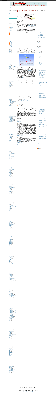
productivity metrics (28, 31)
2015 (38, 41)
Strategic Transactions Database (41, 37)
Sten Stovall (11, 41)
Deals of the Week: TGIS (42, 81)
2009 (38, 48)
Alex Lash (11, 28)
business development (23, 100)
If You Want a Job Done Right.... (43, 109)
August (40, 56)
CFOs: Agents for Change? (42, 83)
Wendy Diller (11, 46)
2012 (38, 45)
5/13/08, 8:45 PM (19, 142)
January (40, 142)
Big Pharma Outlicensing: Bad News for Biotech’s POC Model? (26, 11)
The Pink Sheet (39, 33)
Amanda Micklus (12, 29)
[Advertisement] (41, 153)
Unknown (11, 43)
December (40, 51)
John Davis (11, 32)
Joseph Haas (11, 33)
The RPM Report (39, 32)
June (39, 58)
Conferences (38, 36)
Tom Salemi (11, 42)
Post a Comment (19, 144)
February (40, 140)
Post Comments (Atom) (23, 147)
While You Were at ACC (42, 65)
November (40, 52)
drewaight (19, 105)
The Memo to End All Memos (42, 97)
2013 (38, 43)
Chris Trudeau (11, 31)
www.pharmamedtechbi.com (28, 391)
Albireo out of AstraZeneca (31, 25)
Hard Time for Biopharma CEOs (43, 82)
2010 (38, 47)
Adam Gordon (11, 27)
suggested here (20, 81)
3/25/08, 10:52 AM (20, 135)
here (11, 10)
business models (29, 100)
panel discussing (30, 70)
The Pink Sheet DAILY (40, 34)
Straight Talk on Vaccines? (42, 122)
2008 (38, 50)
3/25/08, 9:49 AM (20, 121)
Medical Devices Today (40, 35)
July (39, 57)
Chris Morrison (11, 30)
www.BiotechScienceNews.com (22, 140)
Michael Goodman (12, 39)
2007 (38, 143)
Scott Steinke (11, 40)
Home (10, 7)
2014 (38, 42)
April (39, 61)
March (39, 62)
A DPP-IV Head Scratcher (42, 78)
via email (41, 15)
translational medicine (23, 31)
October (40, 53)
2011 (38, 46)
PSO (21, 101)
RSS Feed (10, 13)
